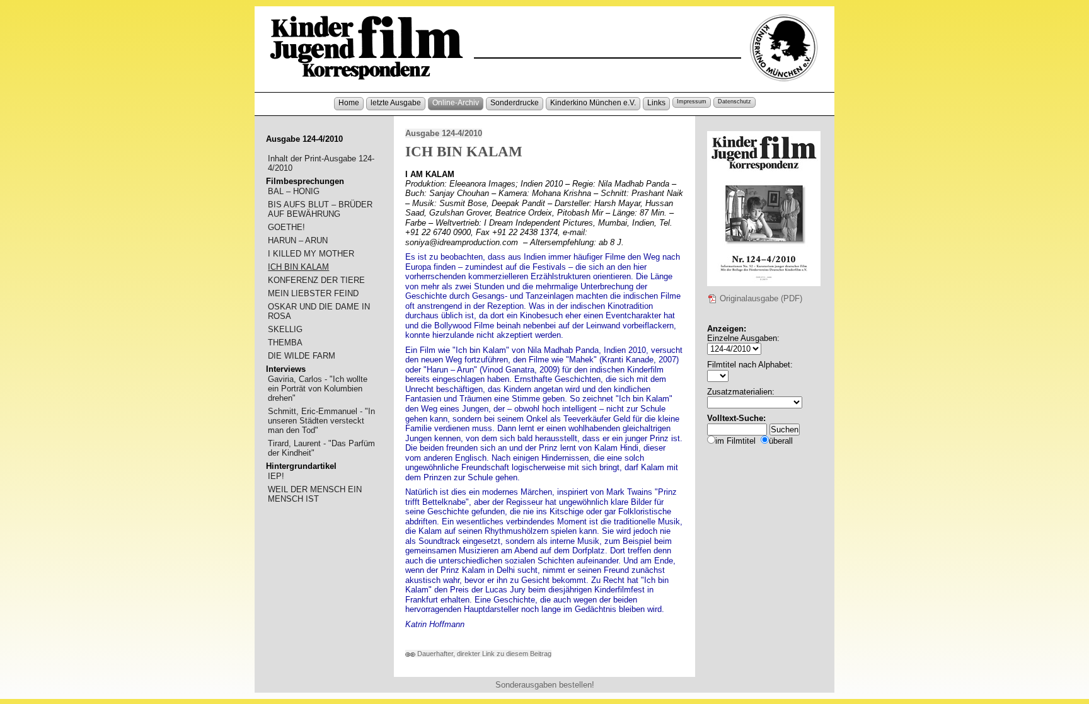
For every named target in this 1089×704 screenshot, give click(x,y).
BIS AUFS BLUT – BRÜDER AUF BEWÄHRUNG (320, 209)
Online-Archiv (455, 102)
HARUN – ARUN (298, 240)
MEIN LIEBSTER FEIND (313, 293)
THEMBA (285, 342)
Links (656, 102)
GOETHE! (286, 227)
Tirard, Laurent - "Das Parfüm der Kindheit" (321, 448)
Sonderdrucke (514, 102)
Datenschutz (734, 101)
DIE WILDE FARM (301, 356)
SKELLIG (285, 329)
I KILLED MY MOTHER (311, 253)
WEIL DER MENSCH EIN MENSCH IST (315, 494)
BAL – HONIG (294, 191)
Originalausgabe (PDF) (759, 298)
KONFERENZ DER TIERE (316, 280)
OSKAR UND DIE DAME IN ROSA (319, 311)
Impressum (691, 101)
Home (348, 102)
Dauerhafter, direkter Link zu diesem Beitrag (483, 653)
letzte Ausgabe (396, 102)
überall (781, 441)
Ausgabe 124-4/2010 (443, 133)
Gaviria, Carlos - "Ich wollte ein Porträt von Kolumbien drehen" (317, 388)
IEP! (276, 476)
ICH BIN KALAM (298, 267)
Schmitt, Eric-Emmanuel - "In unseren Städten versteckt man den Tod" (321, 421)
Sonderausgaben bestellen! (544, 685)
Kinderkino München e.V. (593, 102)
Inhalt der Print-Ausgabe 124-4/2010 (321, 163)
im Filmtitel (735, 441)
